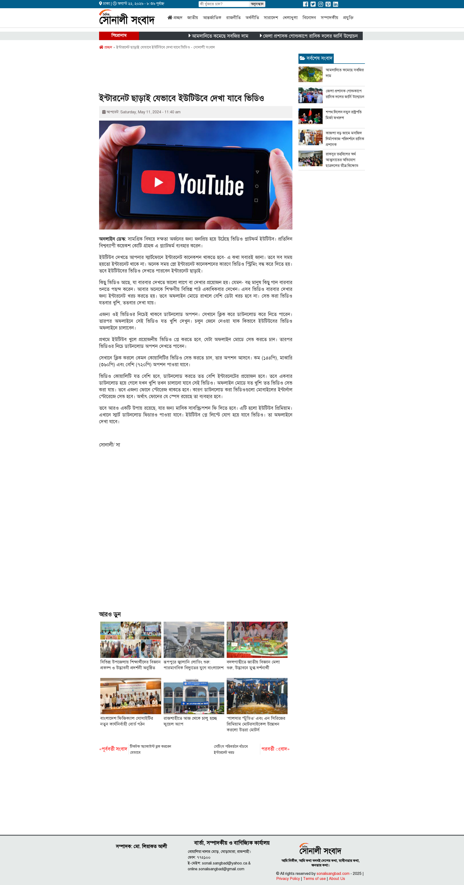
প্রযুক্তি (348, 17)
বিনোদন (309, 17)
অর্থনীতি (252, 17)
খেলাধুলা (290, 17)
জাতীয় (192, 17)
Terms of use (314, 878)
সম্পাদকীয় (329, 17)
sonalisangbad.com (333, 873)
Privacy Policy (288, 878)
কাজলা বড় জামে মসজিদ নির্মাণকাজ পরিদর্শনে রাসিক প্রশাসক (345, 139)
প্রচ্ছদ (178, 17)
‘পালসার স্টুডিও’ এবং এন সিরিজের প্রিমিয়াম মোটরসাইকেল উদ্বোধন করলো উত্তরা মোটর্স (256, 724)
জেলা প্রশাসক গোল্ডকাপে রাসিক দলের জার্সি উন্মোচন (288, 36)
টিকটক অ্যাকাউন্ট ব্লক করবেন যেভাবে (135, 749)
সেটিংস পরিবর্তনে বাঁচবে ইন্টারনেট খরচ (252, 749)
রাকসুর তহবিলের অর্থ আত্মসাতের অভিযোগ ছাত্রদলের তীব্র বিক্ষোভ (342, 160)
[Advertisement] (187, 73)
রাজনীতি (233, 17)
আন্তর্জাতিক (212, 17)
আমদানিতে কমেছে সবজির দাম (198, 36)
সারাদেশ (271, 17)
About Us (337, 878)
